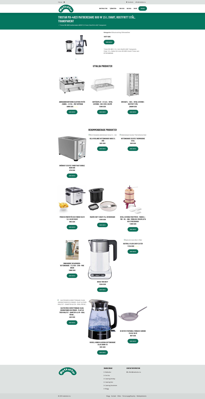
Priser (143, 8)
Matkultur (103, 8)
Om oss (121, 8)
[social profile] (64, 2)
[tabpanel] (76, 44)
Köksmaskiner (125, 32)
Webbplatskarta (141, 396)
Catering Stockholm (111, 385)
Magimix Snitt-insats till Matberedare (102, 217)
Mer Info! (109, 42)
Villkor (119, 396)
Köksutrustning (116, 32)
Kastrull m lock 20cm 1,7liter (133, 244)
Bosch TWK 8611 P (102, 282)
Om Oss (107, 375)
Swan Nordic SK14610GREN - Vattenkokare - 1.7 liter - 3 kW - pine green (72, 265)
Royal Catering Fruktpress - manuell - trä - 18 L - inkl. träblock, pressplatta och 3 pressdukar (133, 219)
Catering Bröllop (110, 379)
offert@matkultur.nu (140, 2)
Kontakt (113, 396)
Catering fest (109, 382)
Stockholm (130, 2)
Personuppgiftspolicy (128, 396)
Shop (135, 8)
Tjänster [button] (113, 8)
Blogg (129, 8)
